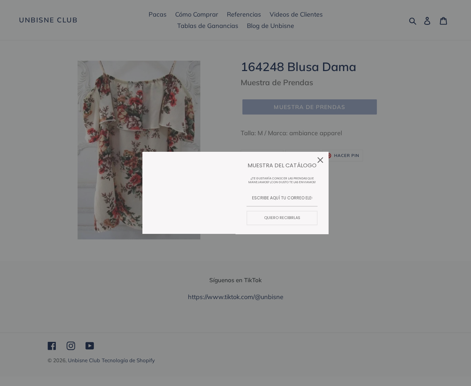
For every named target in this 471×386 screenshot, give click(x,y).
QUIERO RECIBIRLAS (282, 217)
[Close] (320, 160)
